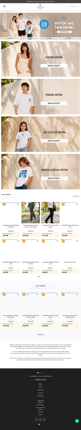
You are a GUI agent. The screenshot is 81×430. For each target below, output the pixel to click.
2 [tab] (41, 277)
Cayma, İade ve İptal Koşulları (40, 408)
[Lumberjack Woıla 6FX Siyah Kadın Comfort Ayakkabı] (31, 303)
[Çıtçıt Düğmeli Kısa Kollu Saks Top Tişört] (70, 212)
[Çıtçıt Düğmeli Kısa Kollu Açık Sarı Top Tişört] (31, 249)
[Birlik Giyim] (40, 6)
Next (77, 310)
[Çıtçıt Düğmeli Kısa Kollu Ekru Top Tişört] (11, 249)
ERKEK (40, 384)
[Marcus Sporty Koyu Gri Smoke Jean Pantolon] (11, 303)
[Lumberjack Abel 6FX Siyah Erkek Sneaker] (50, 303)
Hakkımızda (40, 412)
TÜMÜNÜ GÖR (75, 196)
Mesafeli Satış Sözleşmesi (40, 401)
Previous (4, 310)
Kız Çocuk (40, 393)
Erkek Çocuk (40, 390)
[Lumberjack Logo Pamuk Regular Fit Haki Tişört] (11, 212)
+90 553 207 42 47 (40, 380)
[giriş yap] (76, 6)
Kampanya (40, 396)
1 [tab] (39, 277)
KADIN (40, 387)
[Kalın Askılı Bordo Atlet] (70, 249)
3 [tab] (42, 277)
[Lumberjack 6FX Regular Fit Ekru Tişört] (50, 249)
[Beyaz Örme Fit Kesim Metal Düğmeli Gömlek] (70, 303)
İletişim (40, 415)
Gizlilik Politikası (40, 405)
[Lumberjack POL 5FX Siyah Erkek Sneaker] (50, 212)
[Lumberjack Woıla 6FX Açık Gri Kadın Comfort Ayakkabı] (31, 212)
